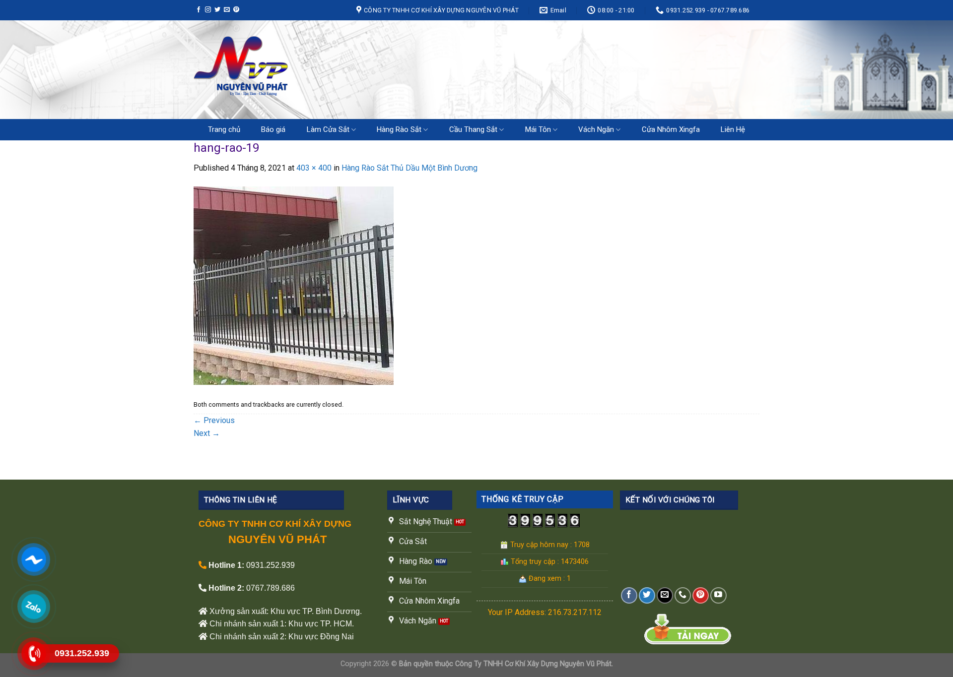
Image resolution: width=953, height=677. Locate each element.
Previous (214, 420)
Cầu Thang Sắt (473, 129)
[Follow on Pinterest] (236, 9)
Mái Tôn (538, 129)
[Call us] (683, 595)
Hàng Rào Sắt (399, 129)
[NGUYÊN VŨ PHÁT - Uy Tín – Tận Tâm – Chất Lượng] (295, 69)
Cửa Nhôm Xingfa (671, 129)
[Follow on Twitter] (217, 9)
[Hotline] (34, 653)
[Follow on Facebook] (199, 9)
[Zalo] (34, 606)
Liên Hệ (733, 129)
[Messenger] (34, 559)
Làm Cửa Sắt (328, 129)
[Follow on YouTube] (718, 595)
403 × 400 (314, 168)
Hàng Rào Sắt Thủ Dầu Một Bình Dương (409, 168)
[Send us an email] (227, 9)
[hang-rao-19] (294, 285)
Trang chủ (224, 129)
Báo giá (273, 129)
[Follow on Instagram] (208, 9)
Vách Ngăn (596, 129)
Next (207, 433)
